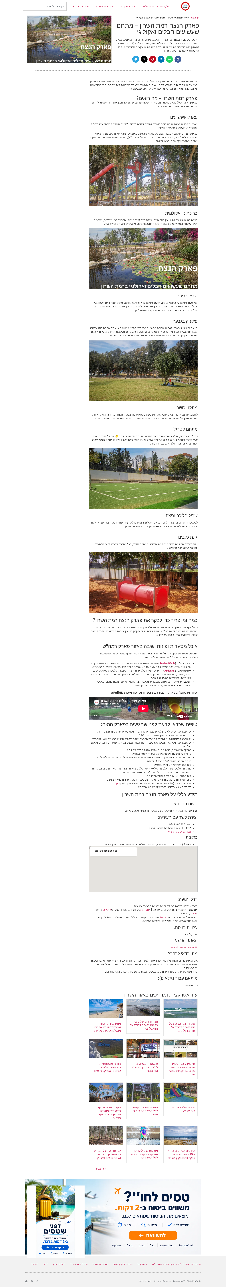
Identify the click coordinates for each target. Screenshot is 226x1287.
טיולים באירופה (107, 6)
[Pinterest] (26, 1281)
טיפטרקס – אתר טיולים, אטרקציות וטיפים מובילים (176, 1264)
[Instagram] (32, 1281)
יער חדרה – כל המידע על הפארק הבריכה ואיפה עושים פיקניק (107, 1154)
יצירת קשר (142, 1264)
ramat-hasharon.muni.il (184, 947)
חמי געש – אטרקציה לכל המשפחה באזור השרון (145, 1110)
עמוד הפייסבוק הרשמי (179, 831)
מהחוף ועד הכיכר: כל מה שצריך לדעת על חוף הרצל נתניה (182, 1027)
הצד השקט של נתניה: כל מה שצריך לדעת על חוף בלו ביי (144, 1025)
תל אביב (144, 909)
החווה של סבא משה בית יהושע (182, 1109)
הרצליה (107, 909)
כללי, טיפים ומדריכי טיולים (156, 6)
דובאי (45, 1264)
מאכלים (34, 1264)
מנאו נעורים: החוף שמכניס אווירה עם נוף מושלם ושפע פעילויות (107, 1027)
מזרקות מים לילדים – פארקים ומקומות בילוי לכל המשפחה (144, 1154)
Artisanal (169, 670)
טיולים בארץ (130, 6)
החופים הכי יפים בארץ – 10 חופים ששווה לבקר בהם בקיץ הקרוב (181, 1154)
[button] (177, 59)
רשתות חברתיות (100, 1264)
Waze (163, 917)
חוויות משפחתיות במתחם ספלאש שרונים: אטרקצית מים (107, 1067)
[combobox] (45, 6)
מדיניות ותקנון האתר (123, 1264)
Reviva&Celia (167, 663)
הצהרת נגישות (145, 1281)
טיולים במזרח (83, 6)
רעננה (193, 913)
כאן (117, 783)
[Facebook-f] (37, 1281)
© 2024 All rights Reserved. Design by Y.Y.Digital (177, 1281)
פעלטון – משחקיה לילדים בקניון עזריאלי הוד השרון (145, 1067)
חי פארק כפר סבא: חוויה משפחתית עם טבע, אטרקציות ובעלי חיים (182, 1069)
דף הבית (195, 17)
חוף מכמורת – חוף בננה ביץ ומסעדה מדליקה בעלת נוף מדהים (109, 1112)
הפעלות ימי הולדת (79, 1264)
